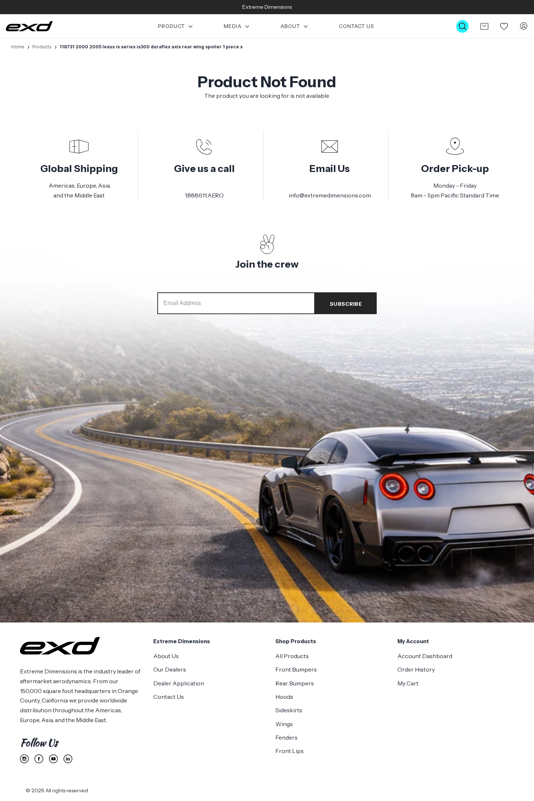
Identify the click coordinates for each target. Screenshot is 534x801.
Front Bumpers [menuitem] (296, 669)
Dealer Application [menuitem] (178, 683)
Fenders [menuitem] (286, 737)
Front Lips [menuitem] (289, 750)
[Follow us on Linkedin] (68, 758)
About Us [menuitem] (166, 656)
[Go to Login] (523, 26)
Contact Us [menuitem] (168, 696)
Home (17, 46)
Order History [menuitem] (416, 669)
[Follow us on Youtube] (53, 758)
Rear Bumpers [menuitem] (294, 683)
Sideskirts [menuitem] (288, 710)
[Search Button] (462, 26)
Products (42, 46)
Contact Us (356, 26)
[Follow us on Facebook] (39, 758)
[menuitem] (176, 26)
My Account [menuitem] (413, 641)
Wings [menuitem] (284, 724)
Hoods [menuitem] (284, 696)
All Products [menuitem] (292, 656)
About (290, 26)
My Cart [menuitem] (407, 683)
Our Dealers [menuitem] (169, 669)
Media (233, 26)
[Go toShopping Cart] (484, 26)
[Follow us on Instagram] (24, 758)
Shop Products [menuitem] (295, 641)
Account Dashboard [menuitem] (424, 656)
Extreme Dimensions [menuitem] (181, 641)
